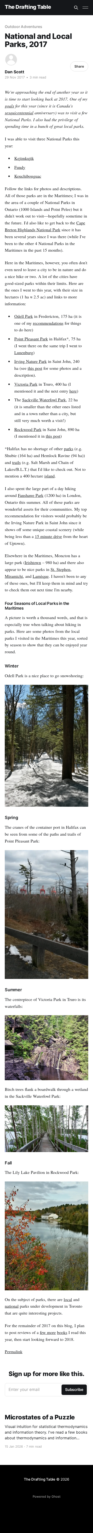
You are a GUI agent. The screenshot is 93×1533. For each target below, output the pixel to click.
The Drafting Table (28, 7)
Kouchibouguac (27, 176)
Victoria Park (25, 384)
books (62, 1332)
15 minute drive (48, 536)
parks (68, 448)
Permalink (13, 1351)
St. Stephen (60, 569)
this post (35, 368)
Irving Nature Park (30, 361)
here (73, 391)
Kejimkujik (24, 158)
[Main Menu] (85, 7)
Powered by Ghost (47, 1496)
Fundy (19, 167)
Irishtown (33, 562)
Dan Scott (14, 71)
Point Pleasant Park (31, 339)
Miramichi (14, 576)
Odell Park (23, 316)
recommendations (48, 323)
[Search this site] (76, 7)
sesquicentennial (19, 113)
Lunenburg (23, 352)
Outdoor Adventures (23, 26)
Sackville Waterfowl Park (44, 400)
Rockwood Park (27, 429)
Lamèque (41, 576)
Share (79, 66)
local (68, 1299)
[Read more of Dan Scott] (11, 59)
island (49, 476)
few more (48, 1332)
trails (16, 462)
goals (9, 106)
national (12, 1306)
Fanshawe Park (30, 495)
